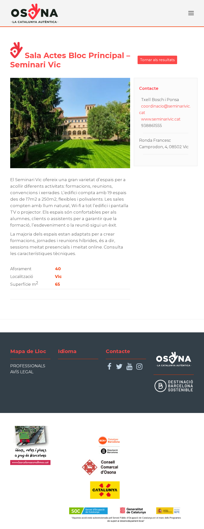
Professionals (27, 366)
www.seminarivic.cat (161, 119)
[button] (191, 13)
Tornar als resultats (157, 60)
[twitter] (119, 366)
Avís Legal (21, 372)
